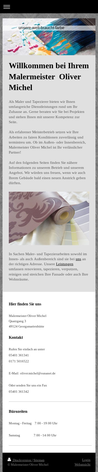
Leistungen (64, 264)
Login (86, 460)
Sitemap (38, 460)
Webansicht (82, 464)
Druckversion (22, 460)
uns (78, 259)
